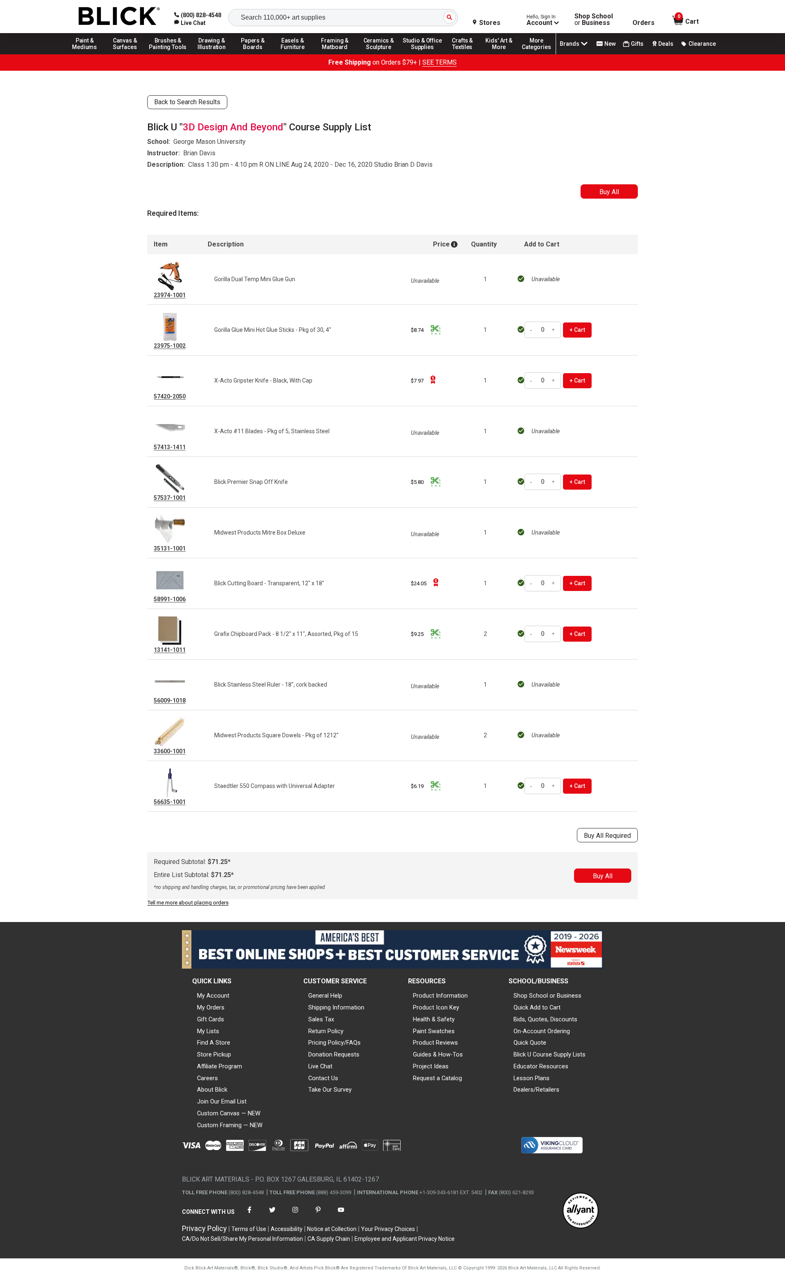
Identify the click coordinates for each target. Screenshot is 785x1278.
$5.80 (417, 482)
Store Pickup (214, 1054)
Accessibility (287, 1229)
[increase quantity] (554, 330)
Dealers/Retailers (536, 1089)
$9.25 (417, 634)
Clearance (702, 43)
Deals (665, 43)
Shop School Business (593, 19)
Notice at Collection (332, 1229)
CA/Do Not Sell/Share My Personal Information (242, 1238)
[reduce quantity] (532, 330)
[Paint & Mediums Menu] (87, 54)
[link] (190, 23)
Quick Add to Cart (537, 1007)
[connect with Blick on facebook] (249, 1215)
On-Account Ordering (542, 1031)
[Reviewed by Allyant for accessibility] (580, 1211)
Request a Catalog (437, 1078)
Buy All (609, 192)
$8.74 (417, 330)
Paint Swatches (434, 1031)
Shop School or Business (547, 995)
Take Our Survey (330, 1089)
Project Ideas (431, 1066)
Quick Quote (530, 1042)
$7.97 (417, 381)
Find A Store (213, 1042)
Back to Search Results (187, 102)
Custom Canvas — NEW (228, 1113)
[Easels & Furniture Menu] (294, 54)
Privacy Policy (204, 1228)
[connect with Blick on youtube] (341, 1215)
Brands (569, 43)
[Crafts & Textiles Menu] (466, 54)
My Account (213, 995)
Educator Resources (541, 1066)
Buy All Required (607, 835)
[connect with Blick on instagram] (295, 1215)
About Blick (212, 1089)
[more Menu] (536, 54)
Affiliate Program (219, 1066)
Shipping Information (336, 1007)
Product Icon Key (436, 1007)
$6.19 (417, 786)
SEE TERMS (439, 62)
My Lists (208, 1031)
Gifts (637, 43)
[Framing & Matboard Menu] (334, 54)
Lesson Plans (532, 1078)
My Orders (210, 1007)
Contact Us (323, 1078)
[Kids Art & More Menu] (502, 54)
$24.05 (418, 583)
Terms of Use (248, 1229)
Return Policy (325, 1031)
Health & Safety (434, 1019)
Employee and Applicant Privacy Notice (404, 1238)
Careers (207, 1078)
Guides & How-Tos (438, 1054)
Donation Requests (333, 1054)
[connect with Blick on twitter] (272, 1215)
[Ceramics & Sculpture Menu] (378, 54)
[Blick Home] (119, 17)
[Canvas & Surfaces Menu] (125, 54)
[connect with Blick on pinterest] (318, 1215)
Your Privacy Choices (388, 1229)
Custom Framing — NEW (229, 1125)
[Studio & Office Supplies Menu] (422, 54)
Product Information (440, 995)
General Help (325, 995)
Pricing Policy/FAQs (334, 1042)
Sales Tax (321, 1019)
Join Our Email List (222, 1101)
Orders (643, 23)
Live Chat (320, 1066)
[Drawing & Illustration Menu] (211, 54)
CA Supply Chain (328, 1238)
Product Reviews (435, 1042)
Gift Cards (210, 1019)
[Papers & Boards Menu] (255, 54)
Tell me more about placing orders (188, 903)
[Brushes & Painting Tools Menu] (168, 54)
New (610, 43)
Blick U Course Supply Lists (549, 1054)
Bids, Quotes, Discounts (545, 1019)
